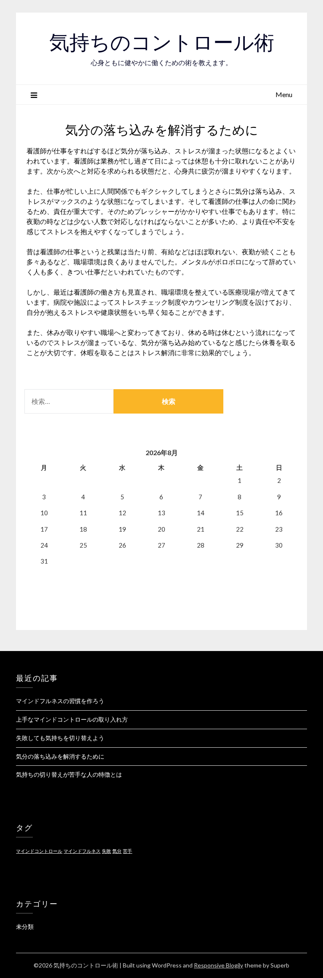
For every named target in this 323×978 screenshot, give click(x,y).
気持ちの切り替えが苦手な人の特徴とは (69, 774)
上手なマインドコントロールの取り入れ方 (72, 719)
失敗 (106, 851)
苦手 (127, 851)
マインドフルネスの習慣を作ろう (60, 700)
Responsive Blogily (218, 965)
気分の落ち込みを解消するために (60, 756)
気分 (117, 851)
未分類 (25, 926)
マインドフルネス (82, 851)
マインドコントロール (39, 851)
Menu (283, 94)
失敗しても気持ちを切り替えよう (60, 737)
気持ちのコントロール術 (161, 42)
